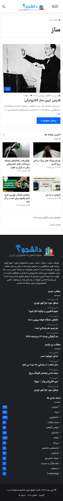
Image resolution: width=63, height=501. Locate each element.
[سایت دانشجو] (31, 6)
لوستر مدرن (55, 224)
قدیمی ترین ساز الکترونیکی (42, 100)
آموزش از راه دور (53, 195)
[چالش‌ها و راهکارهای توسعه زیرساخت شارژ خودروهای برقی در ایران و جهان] (16, 150)
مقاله (56, 437)
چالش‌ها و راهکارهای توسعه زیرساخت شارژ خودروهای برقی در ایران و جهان (17, 164)
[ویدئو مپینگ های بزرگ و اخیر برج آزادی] (46, 150)
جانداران (55, 432)
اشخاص (55, 453)
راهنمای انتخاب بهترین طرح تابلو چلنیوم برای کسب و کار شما (17, 198)
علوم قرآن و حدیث (50, 463)
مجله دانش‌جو (52, 458)
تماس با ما (32, 495)
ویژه (57, 412)
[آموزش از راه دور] (46, 184)
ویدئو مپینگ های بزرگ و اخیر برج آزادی (46, 162)
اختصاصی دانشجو (50, 448)
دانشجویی (54, 417)
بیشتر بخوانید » (48, 120)
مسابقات (55, 468)
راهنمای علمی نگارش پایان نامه (46, 217)
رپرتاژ (56, 442)
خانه (56, 20)
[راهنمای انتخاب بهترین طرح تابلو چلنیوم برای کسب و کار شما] (16, 184)
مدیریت (54, 96)
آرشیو (41, 495)
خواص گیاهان (52, 427)
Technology (53, 473)
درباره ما (22, 495)
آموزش (55, 407)
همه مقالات (53, 422)
